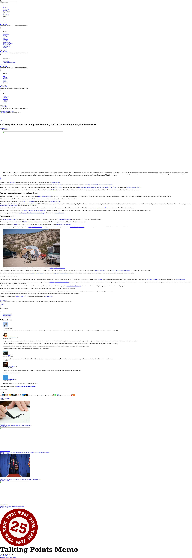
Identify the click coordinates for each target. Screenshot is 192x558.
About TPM (6, 96)
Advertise (5, 78)
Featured (2, 304)
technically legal (22, 213)
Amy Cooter (4, 128)
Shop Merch (6, 14)
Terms (4, 80)
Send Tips (2, 112)
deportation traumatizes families (133, 187)
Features (5, 47)
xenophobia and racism (32, 204)
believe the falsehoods (28, 201)
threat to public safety (55, 201)
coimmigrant (11, 366)
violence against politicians (44, 196)
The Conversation (55, 182)
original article (48, 296)
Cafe (4, 38)
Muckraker (5, 39)
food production (82, 187)
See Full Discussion (7, 315)
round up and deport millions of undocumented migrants (99, 184)
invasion (100, 279)
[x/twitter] (3, 24)
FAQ (4, 76)
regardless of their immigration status (8, 205)
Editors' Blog (6, 34)
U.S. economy (58, 187)
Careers (5, 101)
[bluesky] (0, 24)
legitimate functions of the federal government (34, 210)
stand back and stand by (99, 270)
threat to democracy (59, 213)
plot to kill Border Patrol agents (74, 286)
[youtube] (6, 24)
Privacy (5, 81)
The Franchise (6, 46)
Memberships (6, 61)
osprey (9, 326)
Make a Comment (7, 314)
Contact (5, 77)
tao (9, 355)
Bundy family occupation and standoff (62, 273)
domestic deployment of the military (35, 213)
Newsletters (6, 9)
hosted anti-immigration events (77, 227)
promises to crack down (102, 207)
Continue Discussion (5, 398)
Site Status (5, 82)
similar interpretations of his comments (121, 270)
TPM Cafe (12, 182)
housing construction (91, 187)
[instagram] (5, 24)
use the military (58, 184)
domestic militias (52, 189)
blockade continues (180, 279)
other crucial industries (103, 187)
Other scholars (113, 187)
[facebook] (2, 24)
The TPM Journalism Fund (9, 62)
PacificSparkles (12, 337)
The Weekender (6, 44)
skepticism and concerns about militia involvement (35, 221)
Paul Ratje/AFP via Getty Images (57, 268)
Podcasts (5, 10)
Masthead (5, 99)
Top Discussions (7, 316)
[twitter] (3, 556)
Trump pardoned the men (38, 273)
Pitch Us (5, 103)
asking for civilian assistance (35, 227)
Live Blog (5, 36)
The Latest (5, 7)
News (4, 35)
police (15, 224)
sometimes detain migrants (65, 219)
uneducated (11, 379)
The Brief (5, 40)
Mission (5, 97)
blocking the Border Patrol (153, 279)
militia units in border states (9, 219)
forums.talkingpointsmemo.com (26, 386)
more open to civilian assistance (63, 224)
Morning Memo (6, 42)
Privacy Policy (12, 557)
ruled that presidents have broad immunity (59, 282)
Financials (5, 100)
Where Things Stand (8, 43)
